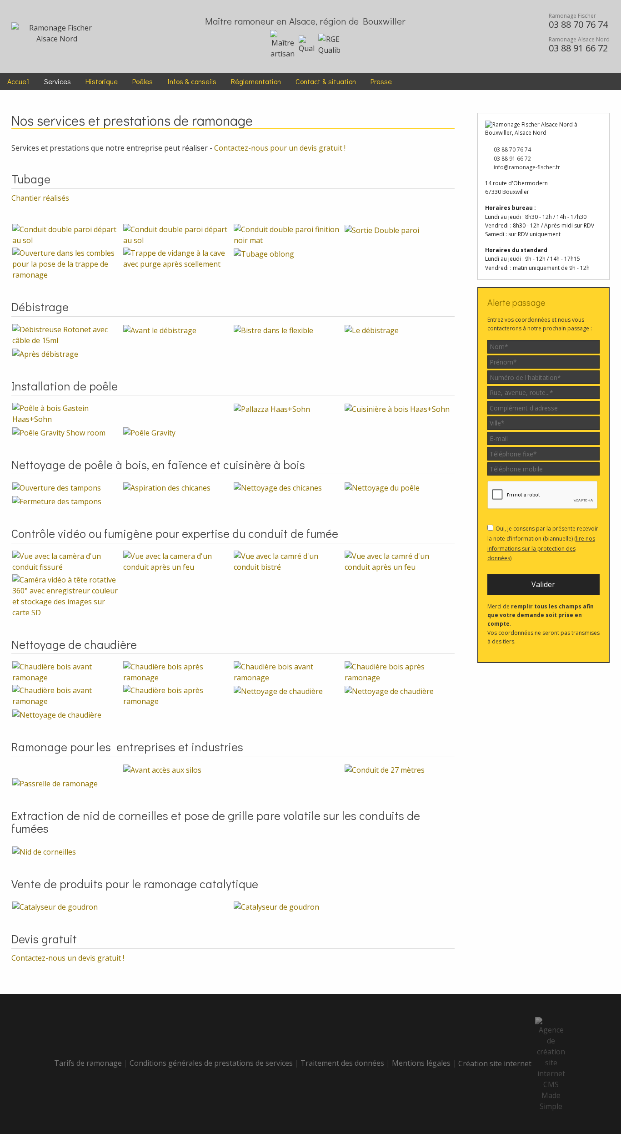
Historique (101, 81)
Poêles (142, 81)
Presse (381, 81)
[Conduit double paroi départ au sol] (66, 234)
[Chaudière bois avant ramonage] (66, 671)
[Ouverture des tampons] (56, 487)
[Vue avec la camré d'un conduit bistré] (288, 561)
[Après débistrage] (45, 353)
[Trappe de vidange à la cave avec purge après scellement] (177, 258)
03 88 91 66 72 (511, 158)
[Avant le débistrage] (159, 329)
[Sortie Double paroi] (382, 229)
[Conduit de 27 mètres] (385, 769)
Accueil (18, 81)
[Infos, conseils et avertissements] (506, 36)
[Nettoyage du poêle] (382, 487)
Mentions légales (421, 1063)
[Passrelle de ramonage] (55, 783)
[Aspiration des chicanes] (166, 487)
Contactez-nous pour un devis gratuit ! (280, 148)
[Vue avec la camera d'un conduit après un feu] (177, 561)
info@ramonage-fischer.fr (526, 167)
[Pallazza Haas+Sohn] (272, 408)
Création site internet (496, 1063)
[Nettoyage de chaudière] (278, 690)
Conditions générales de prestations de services (211, 1063)
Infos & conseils (191, 81)
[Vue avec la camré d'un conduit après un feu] (399, 561)
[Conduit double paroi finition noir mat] (288, 234)
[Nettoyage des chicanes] (278, 487)
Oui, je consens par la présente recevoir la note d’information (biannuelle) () (542, 543)
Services (57, 81)
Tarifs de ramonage (88, 1063)
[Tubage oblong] (264, 253)
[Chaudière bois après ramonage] (177, 671)
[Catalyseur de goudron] (55, 906)
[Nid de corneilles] (44, 851)
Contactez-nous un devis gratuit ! (67, 958)
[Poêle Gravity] (149, 432)
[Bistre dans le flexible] (273, 329)
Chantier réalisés (41, 198)
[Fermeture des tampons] (56, 501)
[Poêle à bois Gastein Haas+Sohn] (66, 413)
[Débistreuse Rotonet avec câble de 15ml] (66, 334)
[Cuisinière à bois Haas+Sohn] (397, 408)
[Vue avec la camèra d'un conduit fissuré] (66, 561)
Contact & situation (325, 81)
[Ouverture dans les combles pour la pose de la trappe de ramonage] (66, 263)
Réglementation (256, 81)
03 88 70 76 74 (511, 149)
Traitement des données (342, 1063)
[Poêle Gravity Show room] (58, 432)
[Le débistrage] (372, 329)
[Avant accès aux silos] (162, 769)
